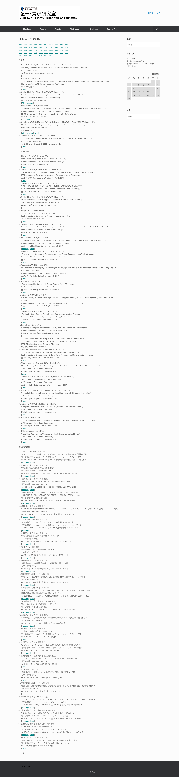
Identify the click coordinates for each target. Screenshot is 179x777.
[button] (156, 29)
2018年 (61, 44)
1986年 (20, 55)
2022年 (41, 44)
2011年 (46, 47)
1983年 (35, 55)
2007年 (66, 47)
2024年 (30, 44)
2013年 (35, 47)
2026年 (20, 44)
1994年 (30, 53)
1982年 (41, 55)
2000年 (51, 50)
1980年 (51, 55)
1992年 (41, 53)
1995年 (25, 53)
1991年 (46, 53)
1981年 (46, 55)
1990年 (51, 53)
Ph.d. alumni (75, 29)
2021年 (46, 44)
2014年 (30, 47)
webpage (29, 103)
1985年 (25, 55)
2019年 (56, 44)
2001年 (46, 50)
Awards (58, 29)
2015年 (25, 47)
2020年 (51, 44)
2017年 (66, 44)
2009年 (56, 47)
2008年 (61, 47)
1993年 (35, 53)
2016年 (20, 47)
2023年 (35, 44)
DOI (23, 103)
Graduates (94, 29)
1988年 (61, 53)
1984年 (30, 55)
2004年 (30, 50)
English (157, 13)
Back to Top (112, 29)
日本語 (150, 13)
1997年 (66, 50)
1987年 (66, 53)
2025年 (25, 44)
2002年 (41, 50)
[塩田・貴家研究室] (49, 13)
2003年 (35, 50)
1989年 (56, 53)
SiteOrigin (93, 772)
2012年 (41, 47)
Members (27, 29)
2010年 (51, 47)
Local (24, 76)
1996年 (20, 53)
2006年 (20, 50)
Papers (43, 29)
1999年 (56, 50)
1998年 (61, 50)
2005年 (25, 50)
